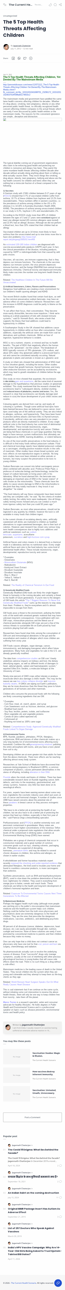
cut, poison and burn (48, 944)
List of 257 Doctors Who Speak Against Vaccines (31, 1230)
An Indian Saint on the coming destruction (33, 1192)
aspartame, (18, 534)
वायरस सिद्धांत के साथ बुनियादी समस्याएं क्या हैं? (33, 1176)
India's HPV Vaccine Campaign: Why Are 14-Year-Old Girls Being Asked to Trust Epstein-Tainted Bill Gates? (35, 1251)
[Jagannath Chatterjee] (22, 45)
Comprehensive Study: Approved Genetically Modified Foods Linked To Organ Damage (32, 727)
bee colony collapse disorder (30, 681)
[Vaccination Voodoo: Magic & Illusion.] (16, 1056)
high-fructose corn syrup (38, 537)
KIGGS (7, 196)
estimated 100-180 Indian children (22, 244)
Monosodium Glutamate (15, 562)
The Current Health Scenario (21, 5)
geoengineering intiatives (41, 744)
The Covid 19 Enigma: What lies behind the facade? (33, 1151)
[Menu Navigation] (4, 4)
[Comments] (59, 1165)
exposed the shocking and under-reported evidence (34, 863)
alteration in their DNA (40, 772)
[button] (50, 4)
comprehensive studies (27, 658)
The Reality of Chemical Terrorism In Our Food (32, 585)
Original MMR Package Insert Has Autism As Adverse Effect (34, 1210)
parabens (13, 802)
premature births (21, 850)
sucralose (18, 537)
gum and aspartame (24, 381)
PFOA (27, 823)
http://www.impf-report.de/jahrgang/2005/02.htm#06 (19, 238)
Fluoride (6, 777)
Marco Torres (10, 1002)
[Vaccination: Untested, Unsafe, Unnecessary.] (16, 1093)
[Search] (55, 4)
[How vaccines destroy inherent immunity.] (16, 1075)
